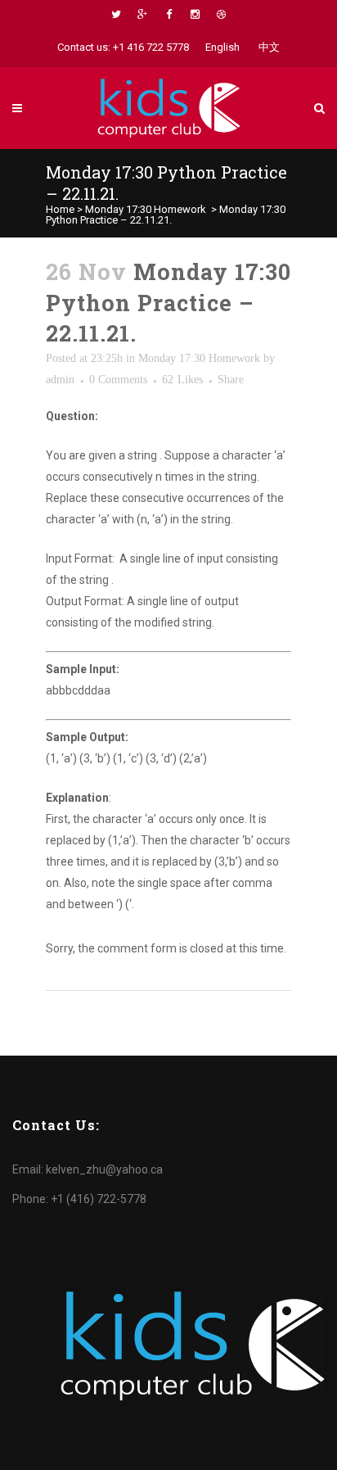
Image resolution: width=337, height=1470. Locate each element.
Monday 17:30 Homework (145, 209)
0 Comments (118, 379)
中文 (269, 47)
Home (60, 209)
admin (60, 379)
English (222, 47)
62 (182, 380)
